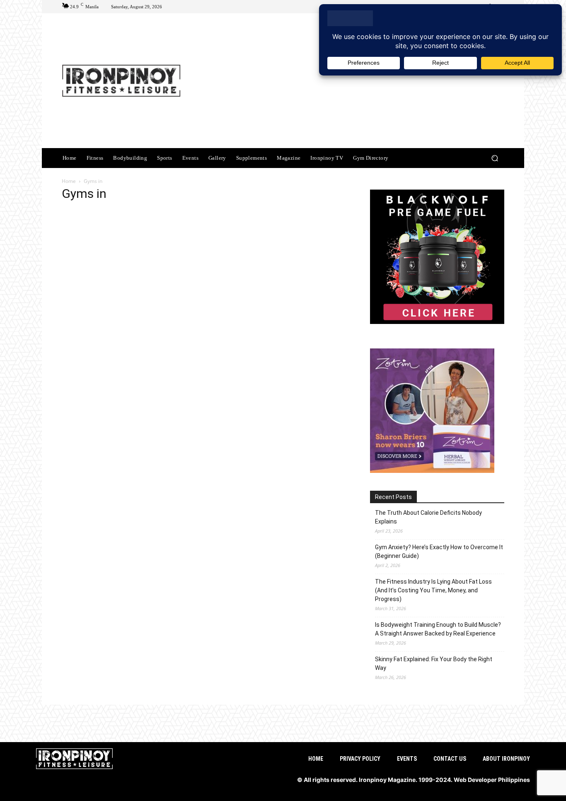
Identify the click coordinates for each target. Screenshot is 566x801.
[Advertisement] (352, 82)
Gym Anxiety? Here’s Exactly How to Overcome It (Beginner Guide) (439, 551)
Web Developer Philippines (492, 779)
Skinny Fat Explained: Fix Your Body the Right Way (433, 663)
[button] (494, 158)
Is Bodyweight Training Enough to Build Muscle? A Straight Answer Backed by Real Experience (438, 629)
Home (69, 181)
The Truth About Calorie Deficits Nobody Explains (428, 517)
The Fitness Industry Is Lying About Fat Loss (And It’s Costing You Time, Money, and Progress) (433, 590)
